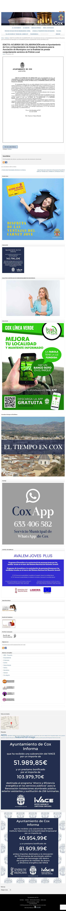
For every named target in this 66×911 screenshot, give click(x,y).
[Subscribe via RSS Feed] (4, 162)
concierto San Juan (37, 735)
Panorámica (6, 670)
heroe (4, 54)
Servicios (5, 672)
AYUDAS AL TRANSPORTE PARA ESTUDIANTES (43, 30)
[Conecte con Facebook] (6, 162)
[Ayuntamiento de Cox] (33, 24)
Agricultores (10, 735)
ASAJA (14, 735)
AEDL (4, 735)
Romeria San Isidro (56, 737)
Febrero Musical (7, 665)
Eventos (5, 662)
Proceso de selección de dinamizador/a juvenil (18, 30)
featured (19, 737)
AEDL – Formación (7, 655)
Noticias (10, 149)
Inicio (2, 38)
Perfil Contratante (48, 27)
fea (14, 737)
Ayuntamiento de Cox (33, 897)
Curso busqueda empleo (53, 735)
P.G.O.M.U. (58, 30)
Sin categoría (6, 675)
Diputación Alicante (9, 737)
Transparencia (34, 34)
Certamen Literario (29, 735)
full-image (29, 737)
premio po (37, 737)
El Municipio (26, 27)
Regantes (50, 737)
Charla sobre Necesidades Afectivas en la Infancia (14, 170)
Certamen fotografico (20, 735)
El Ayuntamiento (16, 27)
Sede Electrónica (36, 27)
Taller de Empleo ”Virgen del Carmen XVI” (17, 34)
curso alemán (45, 735)
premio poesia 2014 (44, 737)
